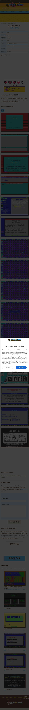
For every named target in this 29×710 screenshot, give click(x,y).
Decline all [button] (8, 367)
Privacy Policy (8, 363)
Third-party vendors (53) (7, 356)
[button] (14, 371)
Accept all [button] (21, 367)
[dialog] (14, 355)
